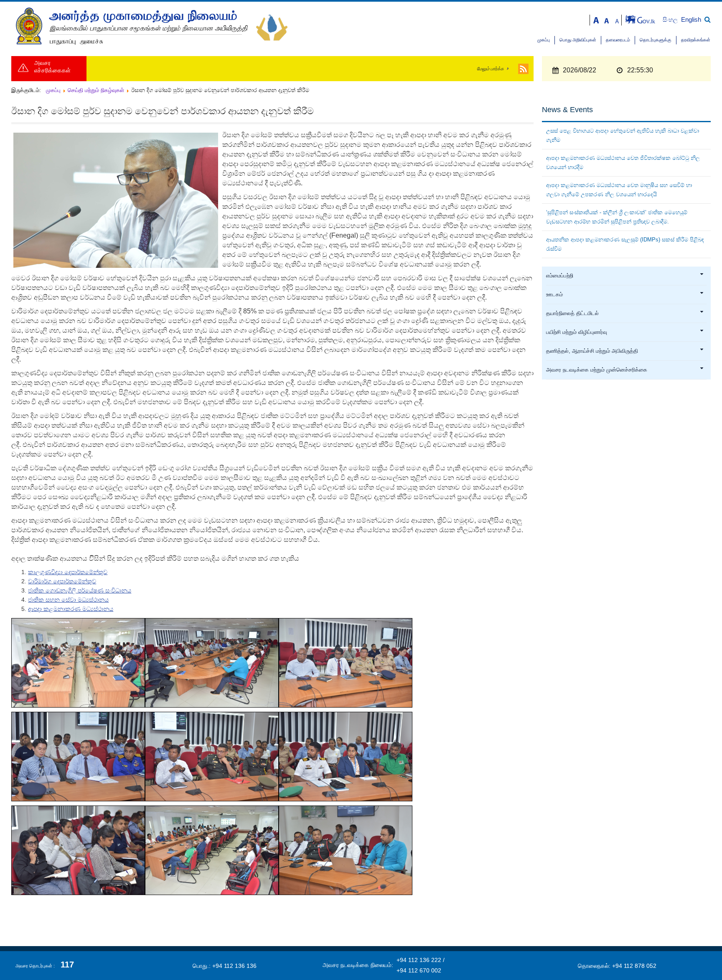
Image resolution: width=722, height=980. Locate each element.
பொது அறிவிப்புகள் (577, 40)
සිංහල (671, 20)
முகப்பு (543, 40)
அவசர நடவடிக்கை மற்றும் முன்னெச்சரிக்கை (596, 370)
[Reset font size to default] (607, 19)
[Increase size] (596, 19)
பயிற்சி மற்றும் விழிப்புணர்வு (576, 332)
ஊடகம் (554, 295)
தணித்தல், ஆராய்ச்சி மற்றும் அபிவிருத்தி (592, 351)
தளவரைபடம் (618, 40)
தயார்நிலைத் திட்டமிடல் (572, 313)
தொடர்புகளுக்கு (655, 40)
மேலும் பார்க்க (490, 68)
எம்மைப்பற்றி (559, 276)
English (691, 19)
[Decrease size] (617, 19)
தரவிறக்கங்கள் (695, 40)
